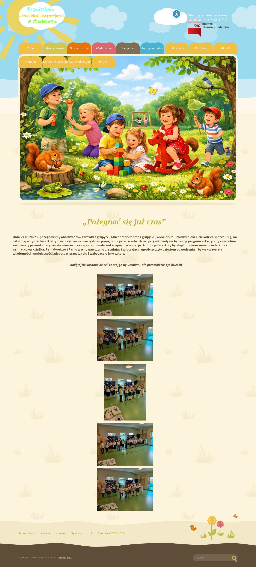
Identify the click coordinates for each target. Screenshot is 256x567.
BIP (90, 533)
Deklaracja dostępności (55, 61)
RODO (225, 48)
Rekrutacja (177, 48)
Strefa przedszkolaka (152, 48)
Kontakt (30, 61)
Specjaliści (128, 48)
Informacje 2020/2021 (111, 533)
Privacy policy (65, 557)
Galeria (45, 533)
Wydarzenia (104, 48)
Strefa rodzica (79, 48)
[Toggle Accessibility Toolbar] (176, 13)
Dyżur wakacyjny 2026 (79, 61)
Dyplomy (201, 48)
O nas (30, 48)
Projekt (104, 61)
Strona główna (54, 48)
